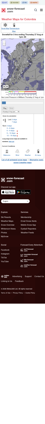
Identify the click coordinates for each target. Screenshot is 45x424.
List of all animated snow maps (14, 159)
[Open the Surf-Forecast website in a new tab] (4, 2)
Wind (17, 155)
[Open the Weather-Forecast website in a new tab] (34, 2)
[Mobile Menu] (41, 10)
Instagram (5, 253)
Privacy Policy (18, 293)
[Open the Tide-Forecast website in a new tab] (24, 2)
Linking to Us (6, 281)
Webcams (6, 155)
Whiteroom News (8, 228)
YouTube (5, 261)
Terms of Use (5, 293)
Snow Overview (7, 224)
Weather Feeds (27, 232)
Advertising (17, 276)
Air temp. (38, 155)
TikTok (4, 257)
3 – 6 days (10, 128)
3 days (14, 119)
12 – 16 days (11, 135)
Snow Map (5, 28)
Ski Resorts (6, 217)
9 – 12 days (11, 133)
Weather (28, 155)
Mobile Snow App (28, 224)
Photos (4, 232)
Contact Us (39, 276)
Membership (26, 217)
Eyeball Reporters (28, 228)
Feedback (19, 281)
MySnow (4, 236)
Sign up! (11, 141)
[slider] (4, 102)
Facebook (5, 249)
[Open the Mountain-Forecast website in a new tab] (14, 2)
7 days (14, 122)
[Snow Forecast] (12, 10)
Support (28, 276)
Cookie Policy (30, 293)
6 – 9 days (10, 130)
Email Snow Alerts (28, 221)
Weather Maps (7, 221)
